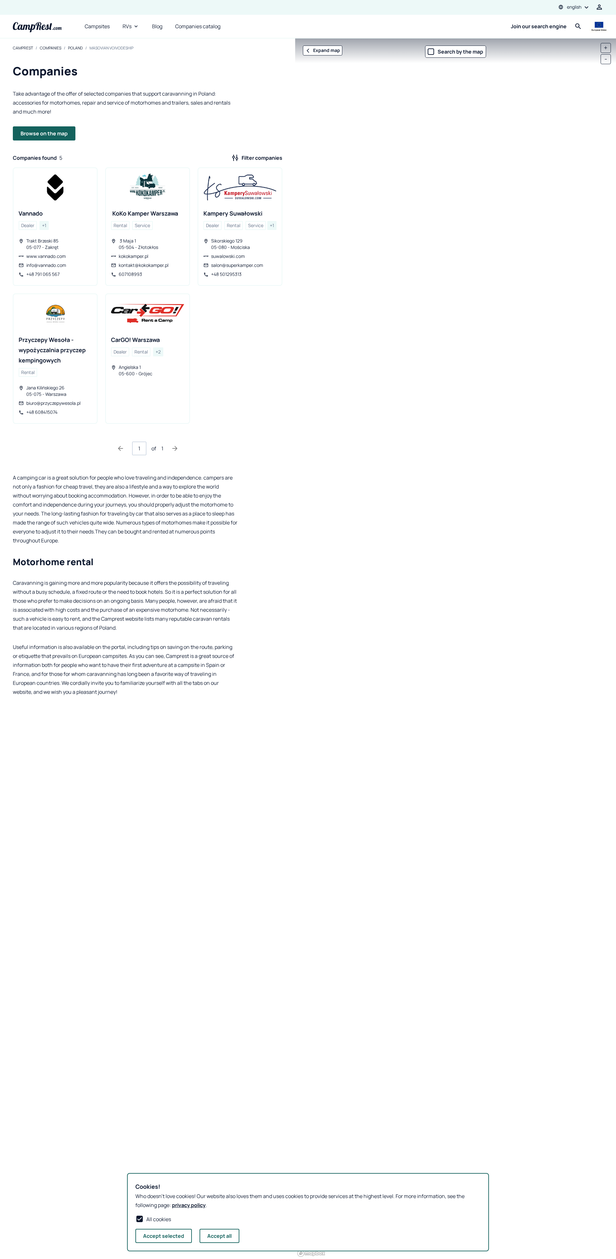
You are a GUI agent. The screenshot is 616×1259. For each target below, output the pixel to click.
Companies (50, 48)
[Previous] (120, 448)
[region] (455, 648)
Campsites (97, 26)
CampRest (23, 48)
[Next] (175, 448)
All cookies (158, 1219)
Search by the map (460, 51)
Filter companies (262, 157)
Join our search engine (539, 26)
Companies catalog (197, 26)
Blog (157, 26)
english (574, 7)
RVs (127, 26)
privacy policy (189, 1205)
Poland (75, 48)
